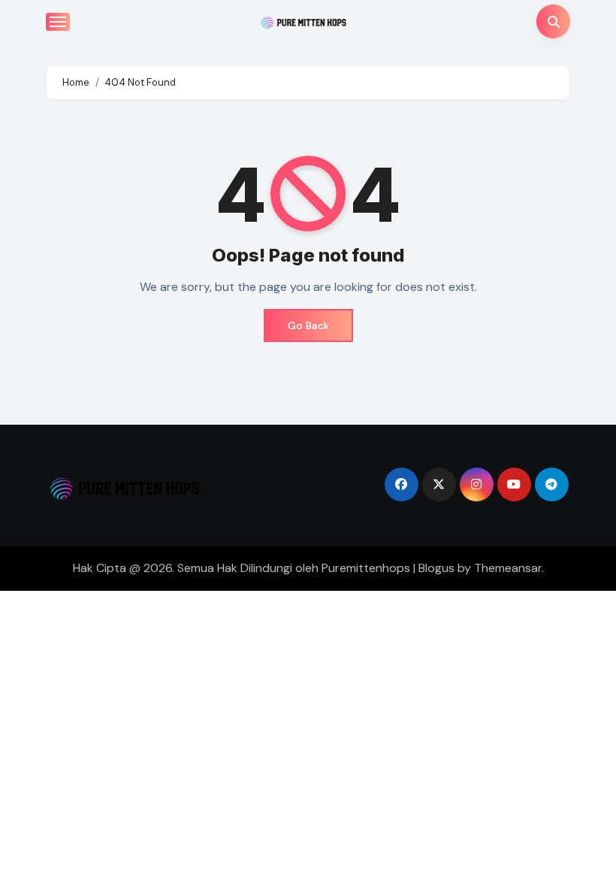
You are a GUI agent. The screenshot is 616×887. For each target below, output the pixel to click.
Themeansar (508, 568)
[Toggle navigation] (58, 22)
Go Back (308, 325)
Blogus (436, 568)
